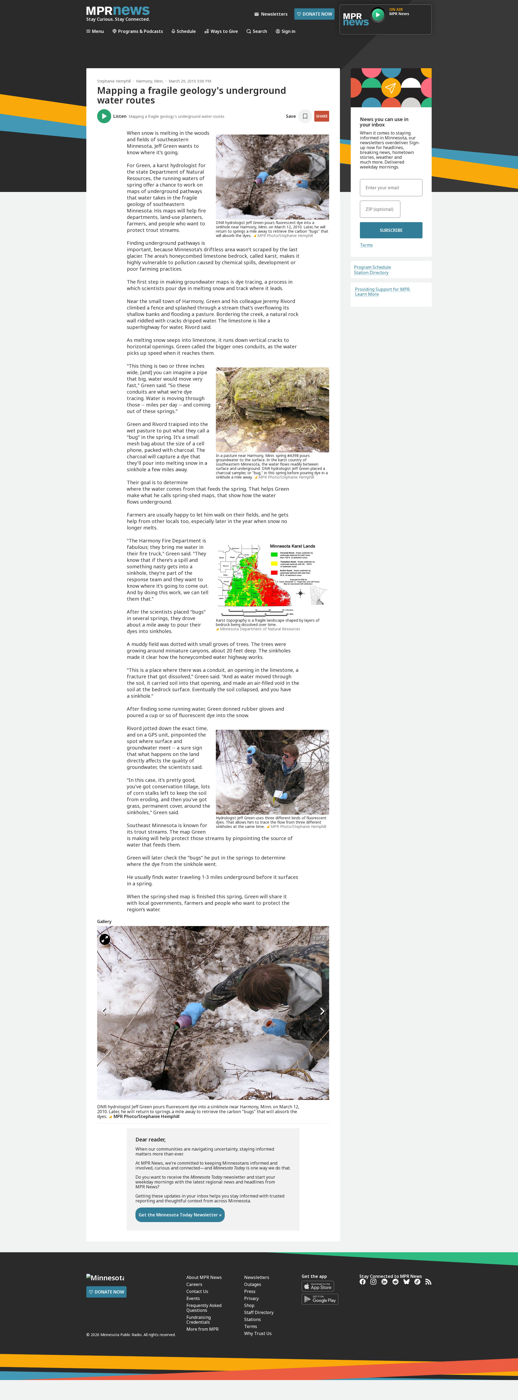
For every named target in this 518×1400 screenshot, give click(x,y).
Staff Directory (259, 1312)
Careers (194, 1284)
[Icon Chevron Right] (322, 1011)
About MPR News (204, 1277)
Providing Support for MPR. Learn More (382, 291)
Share (322, 116)
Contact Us (197, 1291)
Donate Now (314, 14)
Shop (249, 1305)
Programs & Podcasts (140, 31)
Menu (98, 31)
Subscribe (391, 230)
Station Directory (371, 272)
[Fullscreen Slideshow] (105, 939)
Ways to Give (224, 31)
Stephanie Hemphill (114, 81)
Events (193, 1298)
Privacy (251, 1298)
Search (260, 31)
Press (249, 1291)
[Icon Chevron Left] (104, 1011)
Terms (366, 245)
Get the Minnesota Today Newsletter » (180, 1215)
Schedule (186, 31)
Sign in (288, 31)
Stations (252, 1319)
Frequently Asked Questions (203, 1307)
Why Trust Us (258, 1333)
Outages (252, 1284)
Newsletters (256, 1277)
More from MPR (202, 1329)
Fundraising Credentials (198, 1319)
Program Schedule (372, 267)
